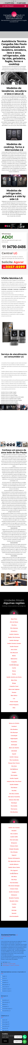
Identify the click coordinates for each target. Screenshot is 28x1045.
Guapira (14, 772)
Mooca (14, 671)
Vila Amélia (14, 806)
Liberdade (14, 750)
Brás (14, 707)
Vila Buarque (14, 732)
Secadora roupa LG (6, 991)
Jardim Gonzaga (14, 665)
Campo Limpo (14, 888)
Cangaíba (14, 661)
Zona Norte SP (5, 1026)
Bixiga (14, 683)
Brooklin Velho (14, 901)
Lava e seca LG (5, 986)
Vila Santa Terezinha (14, 796)
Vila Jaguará (14, 870)
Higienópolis (14, 738)
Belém (14, 655)
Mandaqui (14, 803)
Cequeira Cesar (14, 686)
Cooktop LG (5, 980)
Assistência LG (5, 1000)
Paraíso (14, 692)
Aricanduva (14, 631)
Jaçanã (14, 754)
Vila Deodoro (14, 729)
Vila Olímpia (14, 852)
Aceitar (5, 1040)
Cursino (14, 904)
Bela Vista (14, 680)
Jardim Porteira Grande (14, 643)
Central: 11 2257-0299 (9, 963)
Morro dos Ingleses (14, 689)
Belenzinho (14, 658)
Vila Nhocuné (14, 652)
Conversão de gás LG (7, 1008)
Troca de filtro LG (6, 1010)
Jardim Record (14, 646)
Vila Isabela (14, 775)
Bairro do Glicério (14, 747)
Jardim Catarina (14, 634)
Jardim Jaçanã (14, 778)
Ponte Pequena (14, 704)
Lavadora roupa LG (6, 988)
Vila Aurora (14, 809)
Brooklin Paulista (14, 898)
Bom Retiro (14, 695)
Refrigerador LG (6, 984)
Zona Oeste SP (5, 1024)
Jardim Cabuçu (14, 757)
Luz (14, 698)
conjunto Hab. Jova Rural (14, 781)
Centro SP (4, 1020)
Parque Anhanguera (14, 858)
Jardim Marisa (14, 873)
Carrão (14, 668)
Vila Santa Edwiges (14, 885)
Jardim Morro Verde (14, 867)
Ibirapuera (14, 843)
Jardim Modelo (14, 784)
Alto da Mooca (14, 622)
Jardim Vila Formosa (14, 637)
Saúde (14, 907)
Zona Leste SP (5, 1022)
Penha (14, 674)
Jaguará (14, 855)
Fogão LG (4, 976)
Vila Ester (14, 766)
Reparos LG (5, 1004)
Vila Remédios (14, 882)
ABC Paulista (5, 1030)
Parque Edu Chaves (14, 763)
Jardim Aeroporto (14, 892)
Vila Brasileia (14, 812)
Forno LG (4, 978)
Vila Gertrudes (14, 840)
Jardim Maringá (14, 640)
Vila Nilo (14, 790)
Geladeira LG (5, 982)
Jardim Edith (14, 836)
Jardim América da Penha (14, 677)
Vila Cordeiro (14, 833)
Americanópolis (14, 916)
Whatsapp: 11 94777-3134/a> (11, 965)
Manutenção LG (6, 1002)
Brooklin (14, 830)
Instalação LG (5, 1006)
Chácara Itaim (14, 846)
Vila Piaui (14, 879)
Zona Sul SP (5, 1028)
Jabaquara (14, 895)
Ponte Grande (14, 701)
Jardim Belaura (14, 864)
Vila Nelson (14, 787)
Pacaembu (14, 741)
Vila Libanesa (14, 628)
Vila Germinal (14, 769)
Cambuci (14, 726)
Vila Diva (14, 625)
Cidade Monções (14, 849)
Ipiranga (14, 910)
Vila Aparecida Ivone (14, 861)
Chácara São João (14, 799)
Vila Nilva (14, 876)
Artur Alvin (14, 649)
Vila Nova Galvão (14, 793)
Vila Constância (14, 760)
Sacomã (14, 913)
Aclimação (14, 744)
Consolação (14, 735)
